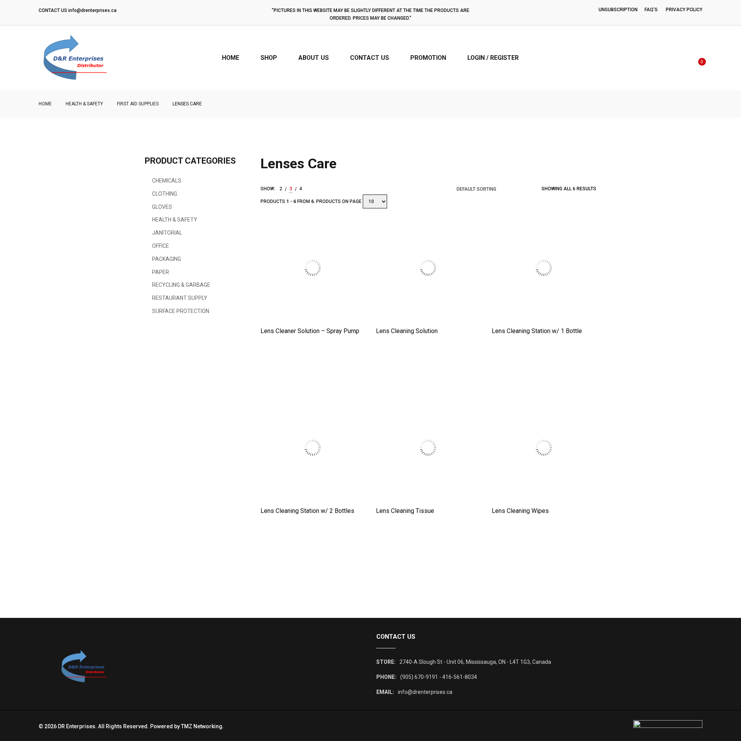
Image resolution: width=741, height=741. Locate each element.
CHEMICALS (166, 181)
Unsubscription (618, 9)
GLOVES (162, 207)
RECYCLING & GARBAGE (181, 285)
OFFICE (160, 246)
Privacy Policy (684, 9)
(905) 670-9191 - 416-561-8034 (438, 677)
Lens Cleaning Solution (407, 331)
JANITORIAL (167, 233)
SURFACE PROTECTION (180, 311)
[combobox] (484, 189)
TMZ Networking (201, 726)
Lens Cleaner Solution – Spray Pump (310, 331)
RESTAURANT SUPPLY (179, 298)
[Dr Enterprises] (65, 58)
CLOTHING (164, 194)
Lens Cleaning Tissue (405, 510)
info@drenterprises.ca (92, 10)
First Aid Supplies (138, 104)
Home (45, 104)
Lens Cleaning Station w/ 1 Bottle (537, 331)
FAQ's (651, 9)
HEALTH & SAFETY (84, 104)
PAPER (160, 272)
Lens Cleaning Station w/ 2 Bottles (307, 510)
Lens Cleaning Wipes (520, 510)
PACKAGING (166, 259)
